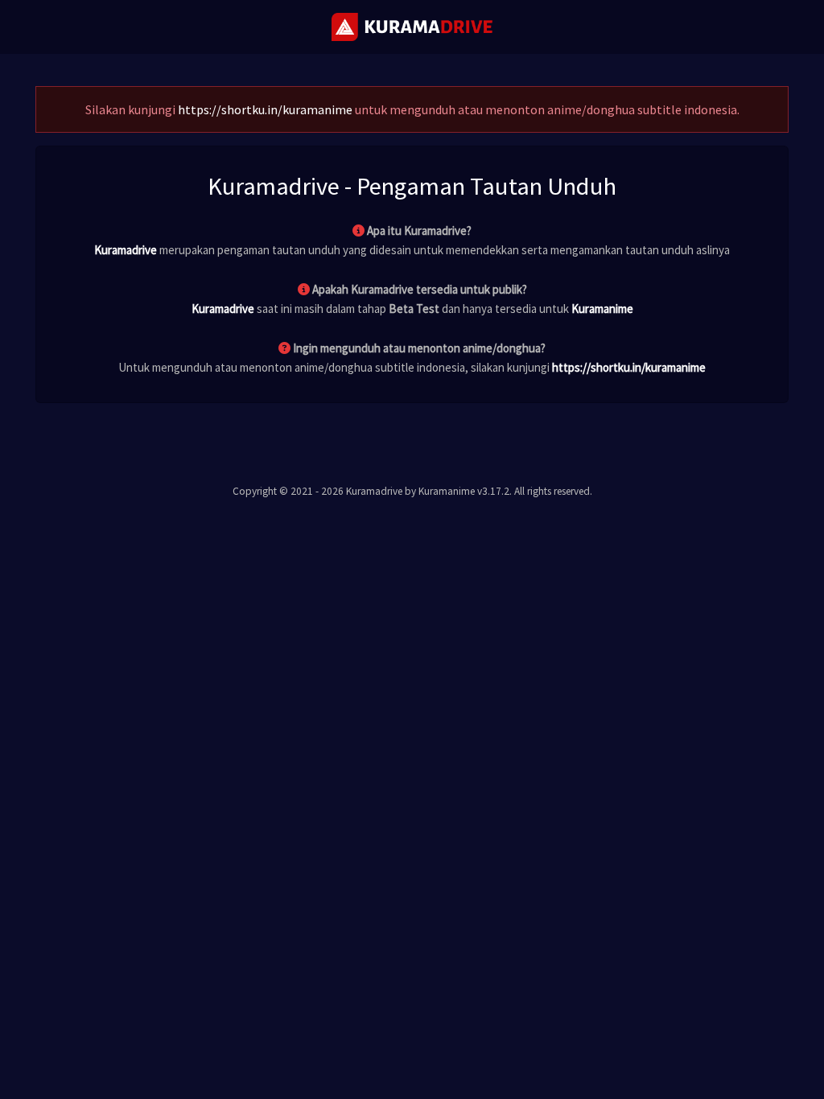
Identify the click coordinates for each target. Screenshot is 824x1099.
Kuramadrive (125, 249)
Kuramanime (602, 308)
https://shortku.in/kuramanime (265, 109)
